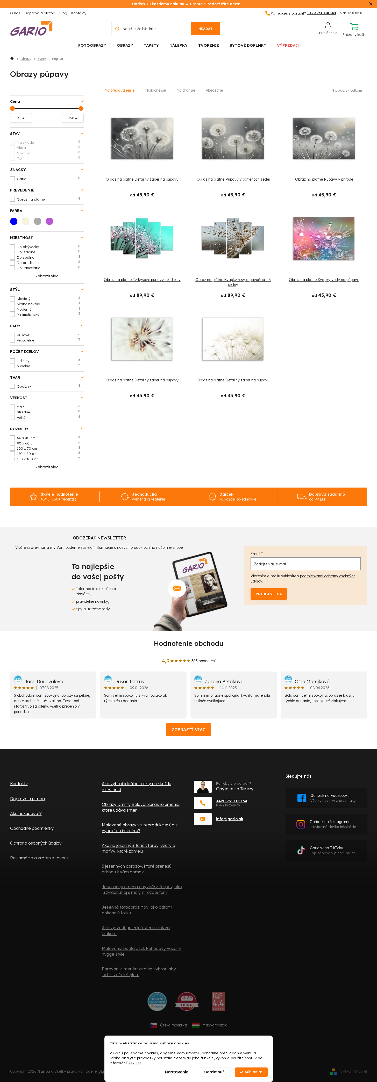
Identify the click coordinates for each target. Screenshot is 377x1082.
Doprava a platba (39, 13)
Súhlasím (253, 1072)
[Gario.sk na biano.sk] (218, 1003)
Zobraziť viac (188, 729)
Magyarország (214, 1025)
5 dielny (48, 365)
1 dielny (48, 360)
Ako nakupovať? (26, 813)
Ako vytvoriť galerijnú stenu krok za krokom (136, 930)
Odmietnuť (214, 1072)
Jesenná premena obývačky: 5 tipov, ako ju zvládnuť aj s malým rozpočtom (142, 889)
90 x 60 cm (48, 443)
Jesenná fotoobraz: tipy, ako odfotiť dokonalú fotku (137, 910)
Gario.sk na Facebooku (332, 798)
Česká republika (173, 1025)
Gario (48, 178)
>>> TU (135, 1062)
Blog (63, 13)
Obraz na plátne (48, 199)
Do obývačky (48, 246)
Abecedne (214, 90)
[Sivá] (39, 223)
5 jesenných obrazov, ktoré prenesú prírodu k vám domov (137, 869)
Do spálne (48, 257)
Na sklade (48, 142)
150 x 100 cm (48, 458)
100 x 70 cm (48, 448)
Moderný (48, 309)
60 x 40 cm (48, 437)
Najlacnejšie (155, 90)
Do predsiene (48, 262)
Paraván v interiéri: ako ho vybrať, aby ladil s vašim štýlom (139, 971)
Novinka (48, 152)
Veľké (48, 417)
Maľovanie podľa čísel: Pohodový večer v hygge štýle (141, 951)
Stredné (48, 411)
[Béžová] (27, 223)
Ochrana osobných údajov (36, 843)
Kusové (48, 334)
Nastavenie (176, 1072)
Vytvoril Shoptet (353, 1071)
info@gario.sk (229, 818)
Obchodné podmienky (32, 828)
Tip (48, 158)
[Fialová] (51, 223)
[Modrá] (15, 223)
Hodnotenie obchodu (188, 643)
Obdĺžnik (48, 386)
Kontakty (78, 13)
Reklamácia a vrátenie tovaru (39, 857)
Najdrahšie (185, 90)
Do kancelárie (48, 267)
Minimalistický (48, 314)
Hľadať (205, 28)
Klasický (48, 298)
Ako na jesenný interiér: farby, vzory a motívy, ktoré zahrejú (138, 848)
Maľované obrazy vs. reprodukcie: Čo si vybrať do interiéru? (140, 827)
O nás (15, 13)
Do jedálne (48, 251)
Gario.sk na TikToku (333, 850)
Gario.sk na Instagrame (333, 824)
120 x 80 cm (48, 453)
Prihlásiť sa (269, 594)
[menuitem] (92, 45)
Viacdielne (48, 340)
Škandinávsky (48, 303)
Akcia (48, 147)
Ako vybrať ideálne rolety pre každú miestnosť (136, 786)
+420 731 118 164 (231, 800)
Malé (48, 406)
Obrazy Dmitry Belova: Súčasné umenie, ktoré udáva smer (141, 807)
